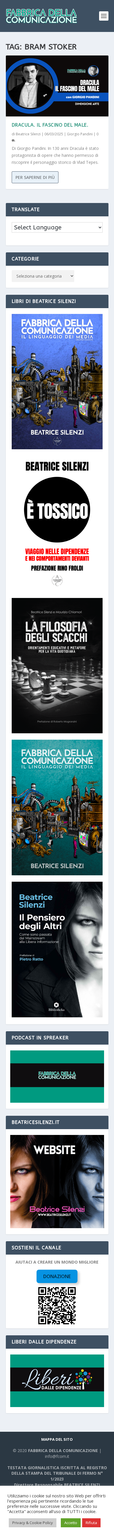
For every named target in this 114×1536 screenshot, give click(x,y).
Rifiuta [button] (91, 1522)
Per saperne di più (35, 177)
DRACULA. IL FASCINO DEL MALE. (50, 125)
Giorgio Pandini (80, 134)
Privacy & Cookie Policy (32, 1522)
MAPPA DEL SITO (57, 1439)
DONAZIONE (57, 1276)
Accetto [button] (70, 1522)
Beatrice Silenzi (28, 134)
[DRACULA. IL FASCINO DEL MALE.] (57, 85)
